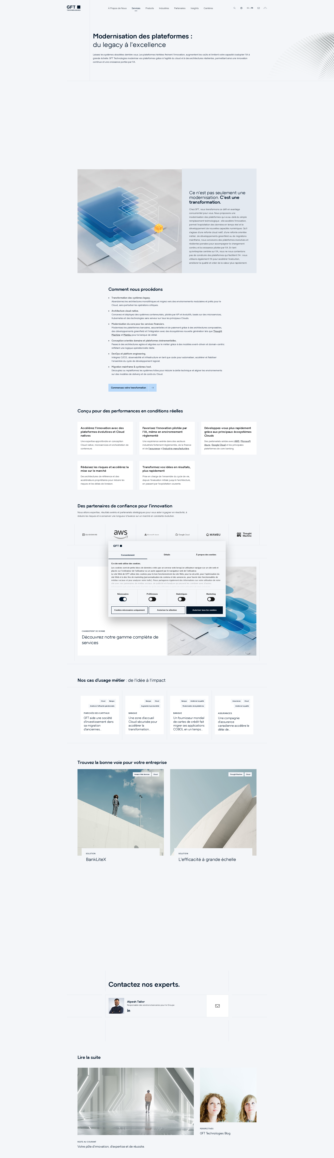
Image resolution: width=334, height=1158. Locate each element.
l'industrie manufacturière (175, 448)
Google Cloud (218, 444)
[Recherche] (234, 8)
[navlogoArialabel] (73, 8)
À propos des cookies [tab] (206, 555)
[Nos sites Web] (241, 8)
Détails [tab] (167, 555)
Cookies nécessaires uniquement (129, 610)
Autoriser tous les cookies (204, 610)
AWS (236, 441)
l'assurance (154, 448)
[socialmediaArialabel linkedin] (128, 1010)
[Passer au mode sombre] (265, 8)
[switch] (152, 599)
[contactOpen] (217, 1006)
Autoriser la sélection (167, 610)
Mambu (127, 334)
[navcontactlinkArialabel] (258, 8)
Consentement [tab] (128, 555)
